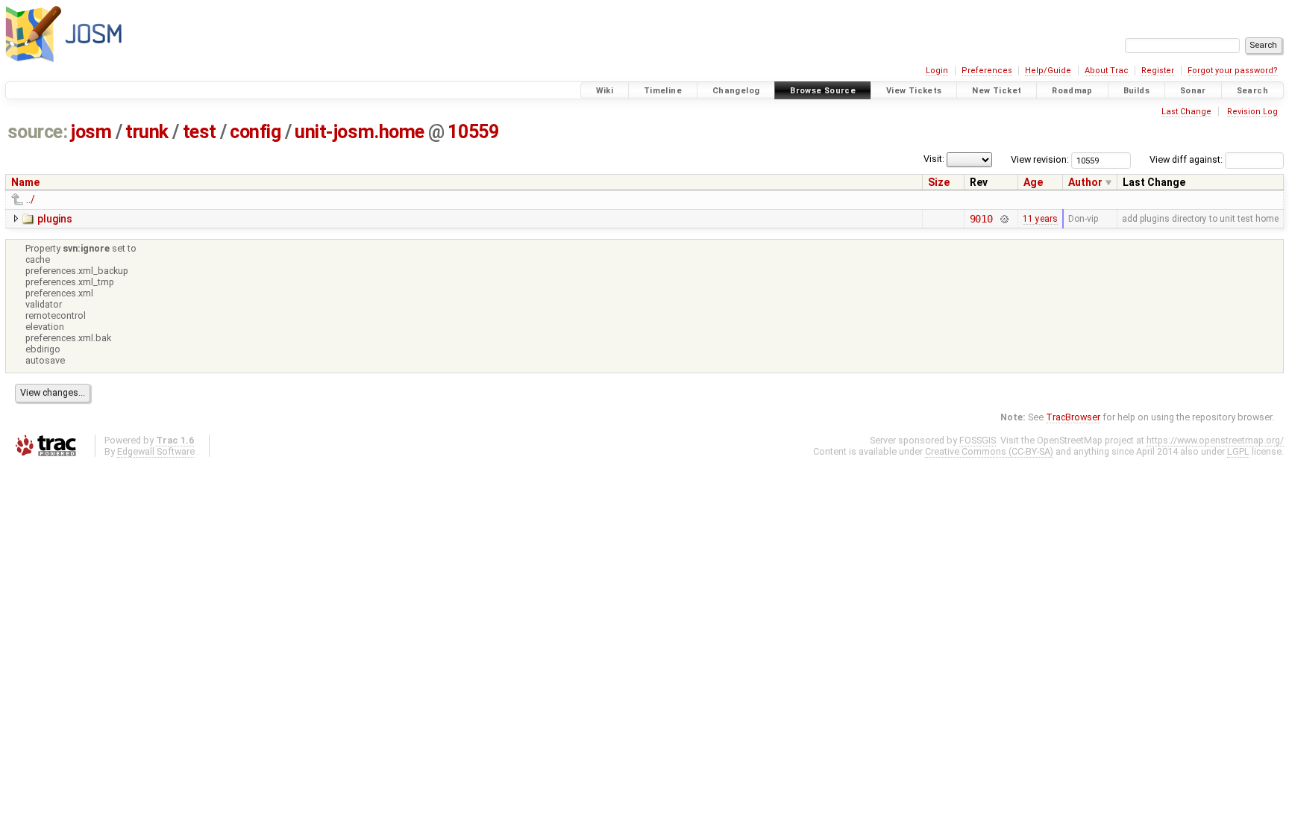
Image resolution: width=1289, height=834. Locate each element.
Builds (1136, 91)
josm (91, 132)
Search (1252, 91)
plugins (54, 219)
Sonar (1193, 91)
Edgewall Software (156, 451)
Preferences (987, 70)
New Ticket (996, 91)
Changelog (735, 91)
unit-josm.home (359, 132)
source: (37, 132)
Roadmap (1072, 91)
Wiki (605, 91)
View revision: (1040, 159)
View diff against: (1187, 159)
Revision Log (1252, 111)
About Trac (1107, 70)
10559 (473, 132)
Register (1157, 70)
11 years (1040, 219)
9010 (981, 219)
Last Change (1186, 111)
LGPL (1238, 451)
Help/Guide (1048, 70)
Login (937, 70)
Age (1033, 182)
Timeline (663, 91)
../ (30, 199)
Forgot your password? (1233, 70)
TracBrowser (1073, 417)
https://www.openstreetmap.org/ (1215, 440)
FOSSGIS (977, 440)
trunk (147, 132)
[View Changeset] (1004, 219)
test (199, 132)
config (255, 132)
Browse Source (823, 91)
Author (1085, 182)
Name (25, 182)
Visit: (933, 158)
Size (939, 182)
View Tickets (914, 91)
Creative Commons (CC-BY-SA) (989, 451)
